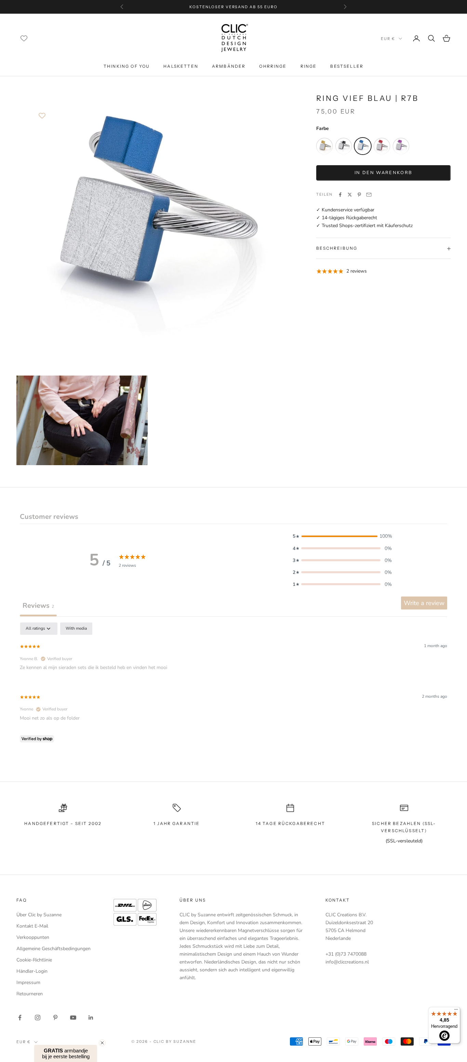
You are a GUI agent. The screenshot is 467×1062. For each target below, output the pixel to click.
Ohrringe (272, 66)
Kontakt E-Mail (32, 926)
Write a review (424, 603)
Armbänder (228, 66)
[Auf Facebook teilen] (340, 194)
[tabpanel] (233, 684)
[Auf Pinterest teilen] (359, 194)
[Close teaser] (102, 1042)
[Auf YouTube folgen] (73, 1017)
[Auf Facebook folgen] (19, 1017)
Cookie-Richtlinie (34, 960)
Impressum (28, 982)
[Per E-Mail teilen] (369, 194)
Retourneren (29, 994)
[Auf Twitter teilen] (349, 194)
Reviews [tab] (38, 605)
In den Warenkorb (383, 173)
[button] (342, 536)
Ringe (309, 66)
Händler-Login (32, 971)
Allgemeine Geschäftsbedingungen (53, 948)
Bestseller (346, 66)
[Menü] (456, 1011)
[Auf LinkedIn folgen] (91, 1017)
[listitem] (324, 146)
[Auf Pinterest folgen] (55, 1017)
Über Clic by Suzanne (39, 915)
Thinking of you (127, 66)
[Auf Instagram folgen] (37, 1017)
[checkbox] (76, 628)
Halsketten (180, 66)
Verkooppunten (32, 937)
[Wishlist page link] (24, 38)
